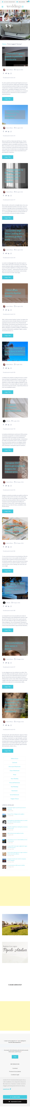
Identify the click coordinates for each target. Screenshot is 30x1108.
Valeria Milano (9, 69)
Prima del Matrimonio (14, 782)
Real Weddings (14, 786)
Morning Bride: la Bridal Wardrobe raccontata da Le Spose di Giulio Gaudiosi (14, 175)
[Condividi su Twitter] (6, 74)
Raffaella (8, 421)
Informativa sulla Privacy (15, 1051)
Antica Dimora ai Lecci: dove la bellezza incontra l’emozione (15, 351)
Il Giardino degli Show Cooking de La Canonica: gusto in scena (14, 235)
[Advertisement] (15, 891)
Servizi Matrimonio (14, 794)
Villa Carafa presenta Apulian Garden (13, 293)
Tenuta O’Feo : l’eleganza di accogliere (12, 114)
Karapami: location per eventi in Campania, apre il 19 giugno (14, 588)
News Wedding (14, 778)
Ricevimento (15, 790)
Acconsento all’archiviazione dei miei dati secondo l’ (16, 1050)
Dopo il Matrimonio (14, 770)
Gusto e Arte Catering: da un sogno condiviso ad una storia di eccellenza (15, 528)
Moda (14, 774)
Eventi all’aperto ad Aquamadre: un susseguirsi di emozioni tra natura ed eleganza (15, 705)
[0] (27, 1)
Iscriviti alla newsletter (15, 1042)
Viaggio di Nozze (15, 798)
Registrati (12, 1)
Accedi (6, 1)
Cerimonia (14, 762)
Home (4, 44)
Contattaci (15, 1068)
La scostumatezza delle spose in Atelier (14, 646)
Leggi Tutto (8, 99)
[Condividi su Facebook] (3, 74)
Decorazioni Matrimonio (14, 766)
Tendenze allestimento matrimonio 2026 (13, 407)
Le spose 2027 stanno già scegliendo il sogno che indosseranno (15, 467)
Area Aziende (21, 1)
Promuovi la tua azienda (15, 1071)
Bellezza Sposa (14, 758)
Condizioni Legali (15, 1074)
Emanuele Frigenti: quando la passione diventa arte (14, 56)
